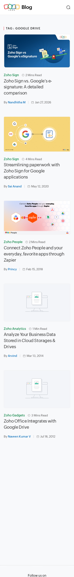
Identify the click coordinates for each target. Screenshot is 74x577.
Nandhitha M (16, 102)
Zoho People (13, 242)
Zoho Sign (11, 75)
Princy (12, 269)
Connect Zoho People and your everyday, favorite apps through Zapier (34, 254)
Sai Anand (15, 186)
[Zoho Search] (68, 7)
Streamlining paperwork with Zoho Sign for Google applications (32, 171)
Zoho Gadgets (14, 415)
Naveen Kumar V (19, 436)
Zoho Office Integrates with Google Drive (30, 424)
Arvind (12, 355)
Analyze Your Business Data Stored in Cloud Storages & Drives (30, 340)
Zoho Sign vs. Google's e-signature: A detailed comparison (28, 87)
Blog (27, 7)
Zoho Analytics (15, 329)
